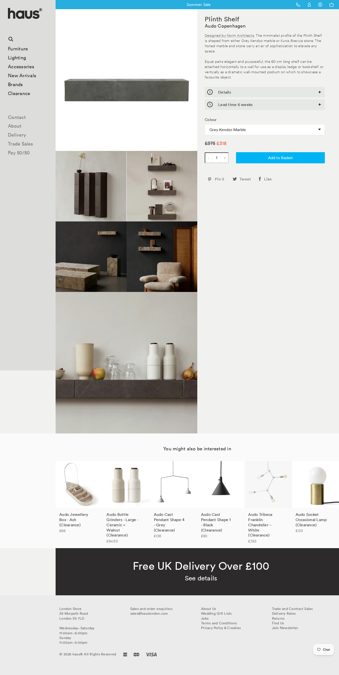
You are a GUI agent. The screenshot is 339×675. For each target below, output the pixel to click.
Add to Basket (280, 157)
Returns (278, 618)
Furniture (18, 49)
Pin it (220, 179)
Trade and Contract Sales (292, 608)
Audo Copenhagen (225, 26)
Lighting (17, 58)
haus (9, 24)
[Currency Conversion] (320, 4)
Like (268, 179)
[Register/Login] (309, 4)
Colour (211, 119)
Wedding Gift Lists (216, 613)
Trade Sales (20, 144)
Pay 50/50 (19, 153)
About (14, 126)
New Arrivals (22, 75)
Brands (15, 84)
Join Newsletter (285, 628)
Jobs (204, 618)
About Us (208, 608)
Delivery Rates (284, 613)
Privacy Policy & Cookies (221, 628)
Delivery (17, 135)
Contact (17, 117)
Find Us (278, 623)
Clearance (19, 93)
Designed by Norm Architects (229, 35)
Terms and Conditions (219, 623)
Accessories (21, 67)
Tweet (245, 179)
